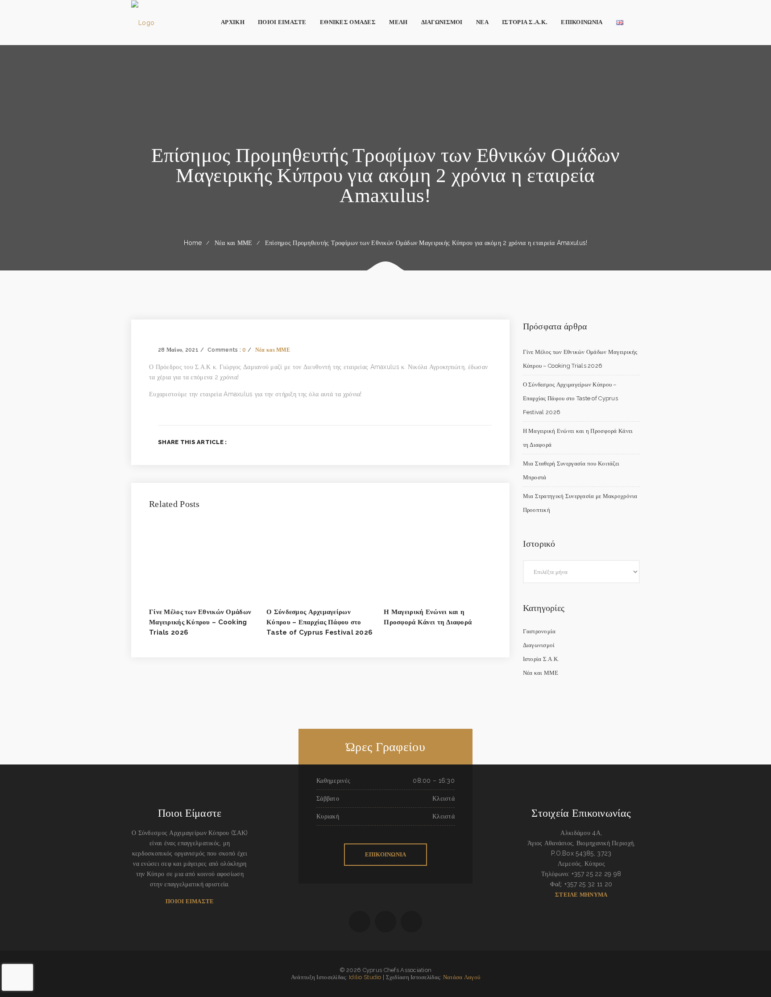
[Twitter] (459, 441)
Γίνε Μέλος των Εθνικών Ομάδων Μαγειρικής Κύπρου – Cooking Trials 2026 (200, 622)
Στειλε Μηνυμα (581, 894)
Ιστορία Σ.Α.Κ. (541, 659)
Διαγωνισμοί (539, 645)
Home (193, 242)
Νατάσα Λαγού (461, 977)
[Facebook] (445, 441)
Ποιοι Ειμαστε (190, 901)
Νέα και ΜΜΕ (234, 242)
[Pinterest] (488, 441)
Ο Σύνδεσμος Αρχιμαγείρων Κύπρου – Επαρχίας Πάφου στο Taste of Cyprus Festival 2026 (319, 622)
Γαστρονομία (539, 631)
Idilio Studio (365, 977)
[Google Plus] (474, 441)
